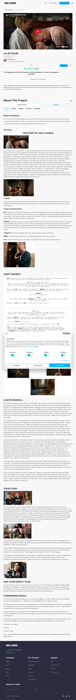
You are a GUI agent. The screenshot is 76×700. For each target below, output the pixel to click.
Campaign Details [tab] (22, 104)
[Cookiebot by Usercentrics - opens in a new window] (63, 333)
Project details (19, 9)
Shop (7, 675)
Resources (31, 672)
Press (7, 672)
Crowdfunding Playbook (34, 661)
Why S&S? (31, 665)
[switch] (30, 355)
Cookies (17, 696)
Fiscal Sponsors (32, 679)
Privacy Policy (13, 343)
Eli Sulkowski (11, 59)
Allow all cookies (59, 365)
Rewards (30, 675)
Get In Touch (54, 672)
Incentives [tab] (56, 104)
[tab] (6, 109)
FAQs (52, 661)
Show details (64, 360)
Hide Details (16, 365)
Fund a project (9, 9)
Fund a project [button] (64, 3)
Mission (8, 661)
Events (30, 668)
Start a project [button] (53, 3)
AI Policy (53, 668)
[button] (46, 3)
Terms (7, 696)
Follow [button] (65, 65)
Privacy (12, 696)
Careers (8, 668)
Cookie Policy (31, 346)
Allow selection (38, 365)
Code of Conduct (55, 665)
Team (7, 665)
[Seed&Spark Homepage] (10, 3)
